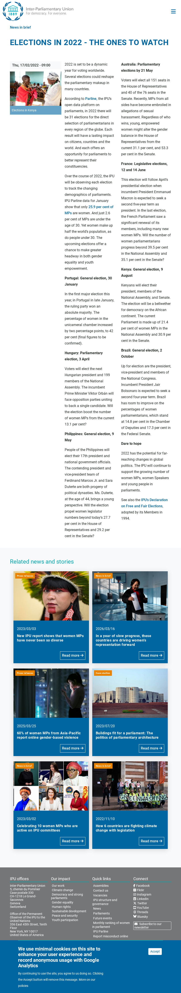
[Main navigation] (173, 11)
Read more (71, 655)
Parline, (91, 99)
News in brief (20, 27)
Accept (155, 951)
